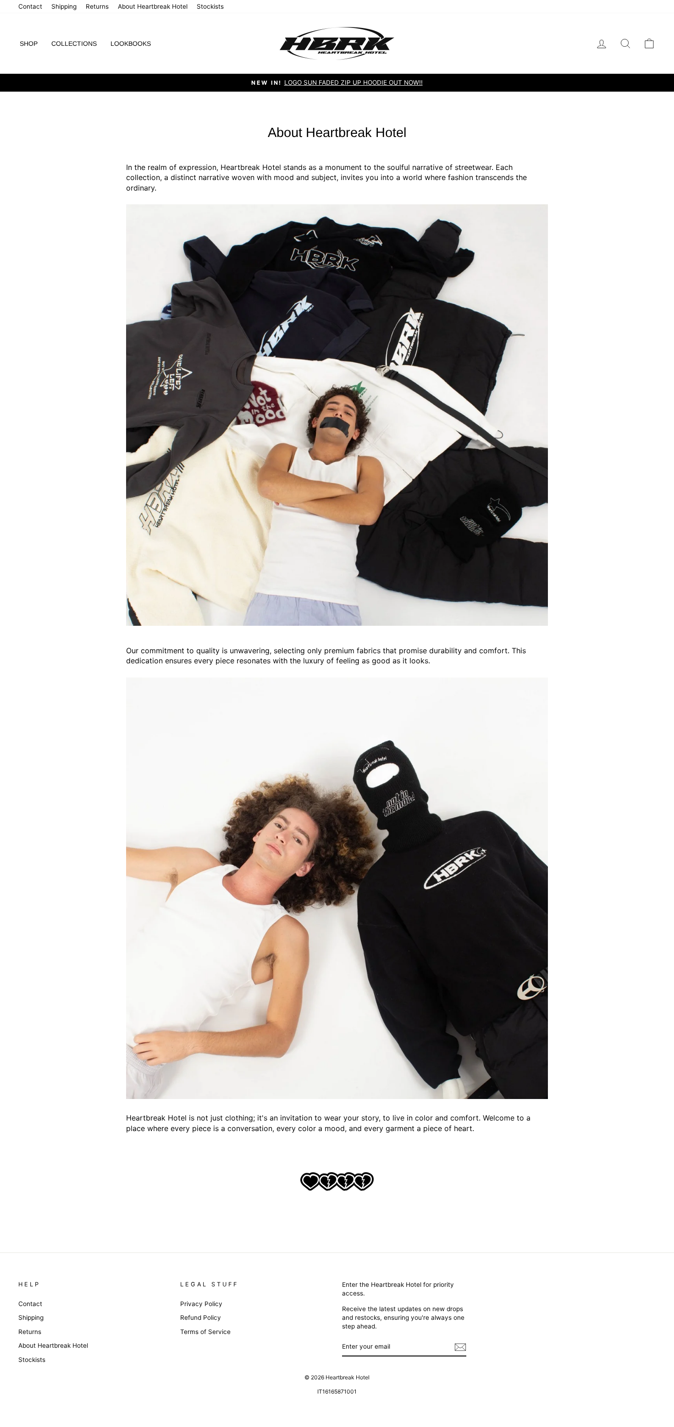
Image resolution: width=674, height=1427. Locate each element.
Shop (29, 43)
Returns (97, 6)
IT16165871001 (337, 1391)
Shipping (64, 6)
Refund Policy (200, 1317)
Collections (74, 43)
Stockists (210, 6)
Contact (30, 6)
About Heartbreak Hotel (153, 6)
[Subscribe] (460, 1347)
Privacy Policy (201, 1303)
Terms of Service (205, 1331)
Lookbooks (130, 43)
